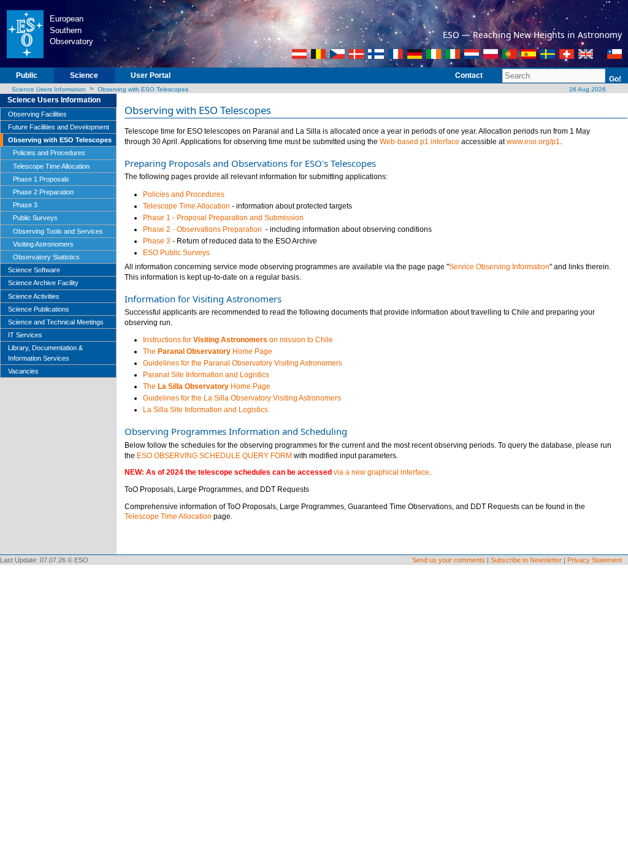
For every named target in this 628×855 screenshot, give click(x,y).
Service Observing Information (499, 267)
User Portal (150, 75)
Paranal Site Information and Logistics (206, 374)
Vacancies (23, 371)
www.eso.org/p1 (533, 141)
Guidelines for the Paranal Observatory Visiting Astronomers (242, 363)
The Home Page (207, 351)
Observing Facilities (37, 114)
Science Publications (38, 309)
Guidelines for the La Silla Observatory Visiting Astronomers (242, 398)
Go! (615, 79)
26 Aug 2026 (586, 89)
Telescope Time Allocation (51, 166)
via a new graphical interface (381, 472)
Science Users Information (49, 89)
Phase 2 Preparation (43, 192)
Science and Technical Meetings (56, 322)
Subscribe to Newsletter (526, 560)
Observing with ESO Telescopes (143, 89)
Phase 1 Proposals (41, 179)
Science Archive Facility (43, 282)
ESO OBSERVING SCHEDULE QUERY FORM (214, 455)
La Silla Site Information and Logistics (205, 409)
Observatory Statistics (46, 257)
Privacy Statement (594, 560)
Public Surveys (35, 217)
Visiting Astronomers (43, 244)
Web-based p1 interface (419, 141)
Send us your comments (448, 560)
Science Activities (33, 296)
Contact (469, 75)
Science (84, 75)
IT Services (25, 335)
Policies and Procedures (49, 152)
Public (26, 75)
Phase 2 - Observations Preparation (203, 229)
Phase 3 (25, 205)
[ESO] (25, 33)
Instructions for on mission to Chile (238, 339)
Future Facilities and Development (58, 127)
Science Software (34, 270)
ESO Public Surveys (176, 252)
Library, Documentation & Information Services (45, 352)
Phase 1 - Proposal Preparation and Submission (223, 217)
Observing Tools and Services (58, 231)
